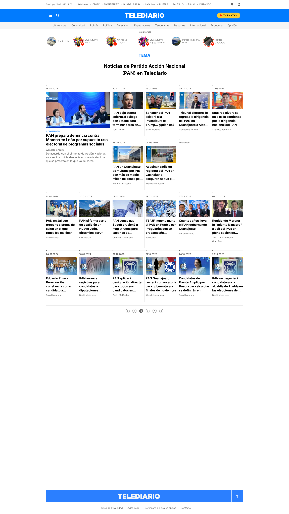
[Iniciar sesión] (239, 4)
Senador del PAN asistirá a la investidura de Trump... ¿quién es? (160, 119)
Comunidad (78, 25)
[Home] (144, 15)
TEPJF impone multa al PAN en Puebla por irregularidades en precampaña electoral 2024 (161, 228)
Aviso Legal (133, 507)
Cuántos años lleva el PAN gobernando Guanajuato (193, 224)
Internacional (198, 25)
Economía (216, 25)
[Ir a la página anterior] (128, 311)
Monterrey (111, 4)
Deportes (179, 25)
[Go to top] (237, 496)
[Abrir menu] (50, 15)
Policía (94, 25)
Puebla (163, 4)
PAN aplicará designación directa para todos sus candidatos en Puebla (127, 286)
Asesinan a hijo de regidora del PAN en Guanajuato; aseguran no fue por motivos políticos (160, 175)
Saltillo (178, 4)
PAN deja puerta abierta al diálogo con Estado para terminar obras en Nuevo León (125, 121)
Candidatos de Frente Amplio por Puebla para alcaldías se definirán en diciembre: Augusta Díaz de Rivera (194, 288)
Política (107, 25)
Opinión (232, 25)
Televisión (123, 25)
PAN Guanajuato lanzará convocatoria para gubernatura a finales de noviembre (161, 284)
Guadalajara (132, 4)
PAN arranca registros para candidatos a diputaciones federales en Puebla (93, 286)
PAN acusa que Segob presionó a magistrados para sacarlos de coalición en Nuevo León (127, 231)
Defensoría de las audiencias (160, 507)
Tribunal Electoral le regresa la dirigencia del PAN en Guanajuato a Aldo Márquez (194, 121)
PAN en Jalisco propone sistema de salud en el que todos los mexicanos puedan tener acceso (61, 231)
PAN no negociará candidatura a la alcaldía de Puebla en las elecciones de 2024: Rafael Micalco (227, 288)
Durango (205, 4)
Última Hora (59, 25)
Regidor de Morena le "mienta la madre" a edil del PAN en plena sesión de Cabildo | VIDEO (227, 228)
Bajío (191, 4)
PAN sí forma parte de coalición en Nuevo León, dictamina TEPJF (92, 226)
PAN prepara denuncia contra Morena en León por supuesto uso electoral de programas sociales (77, 139)
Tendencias (162, 25)
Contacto (186, 507)
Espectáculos (142, 25)
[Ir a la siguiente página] (161, 311)
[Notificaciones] (232, 4)
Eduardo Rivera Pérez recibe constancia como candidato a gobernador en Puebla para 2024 (58, 288)
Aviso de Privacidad (112, 507)
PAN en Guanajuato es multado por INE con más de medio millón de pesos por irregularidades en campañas (127, 177)
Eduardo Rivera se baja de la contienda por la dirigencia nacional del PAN (226, 119)
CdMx (96, 4)
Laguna (150, 4)
